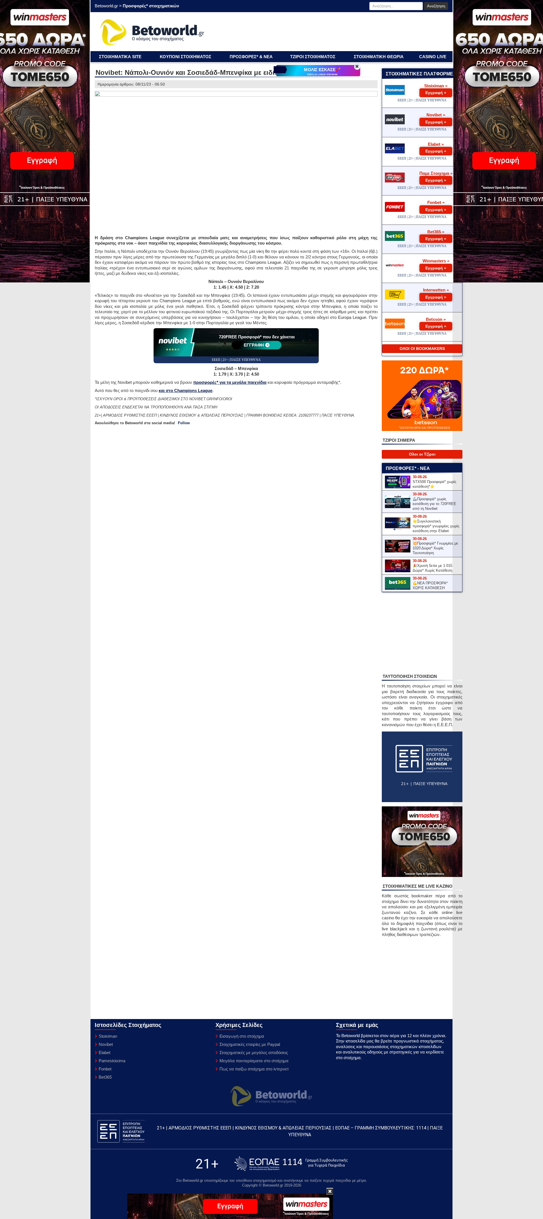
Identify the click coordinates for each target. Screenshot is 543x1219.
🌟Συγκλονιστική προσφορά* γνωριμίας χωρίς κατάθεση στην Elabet (436, 526)
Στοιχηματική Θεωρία (379, 56)
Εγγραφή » (435, 92)
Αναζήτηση (436, 6)
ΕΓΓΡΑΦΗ (254, 345)
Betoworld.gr (106, 5)
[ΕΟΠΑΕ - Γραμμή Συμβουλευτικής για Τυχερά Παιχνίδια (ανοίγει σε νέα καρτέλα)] (291, 1164)
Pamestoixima (112, 1060)
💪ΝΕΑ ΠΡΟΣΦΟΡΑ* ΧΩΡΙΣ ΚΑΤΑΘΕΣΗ (430, 585)
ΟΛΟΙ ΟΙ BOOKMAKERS (422, 348)
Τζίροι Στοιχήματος (312, 56)
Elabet (104, 1052)
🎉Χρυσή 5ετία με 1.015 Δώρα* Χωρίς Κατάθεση (432, 568)
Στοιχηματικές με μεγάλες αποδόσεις (253, 1052)
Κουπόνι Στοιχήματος (185, 56)
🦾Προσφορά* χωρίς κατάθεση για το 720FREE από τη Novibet (434, 504)
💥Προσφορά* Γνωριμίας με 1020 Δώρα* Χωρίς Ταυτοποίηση (435, 548)
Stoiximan (108, 1036)
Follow (184, 423)
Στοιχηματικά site (120, 56)
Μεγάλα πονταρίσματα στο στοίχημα (253, 1060)
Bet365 (105, 1077)
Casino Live (432, 56)
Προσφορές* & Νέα (251, 56)
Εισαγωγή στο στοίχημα (241, 1036)
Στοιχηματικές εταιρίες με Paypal (249, 1044)
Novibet (106, 1044)
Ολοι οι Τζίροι (422, 454)
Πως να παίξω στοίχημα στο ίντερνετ (254, 1068)
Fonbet (105, 1068)
